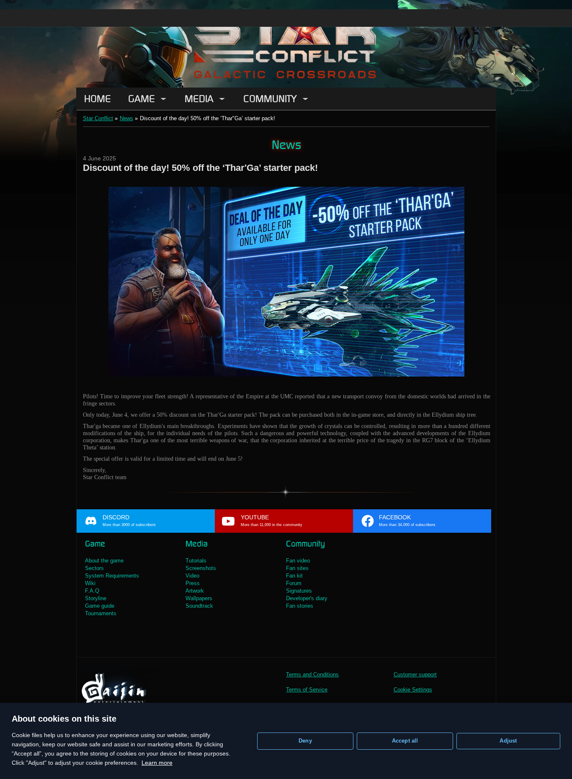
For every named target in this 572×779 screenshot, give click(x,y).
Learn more (157, 762)
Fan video (298, 560)
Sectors (94, 568)
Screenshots (201, 568)
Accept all (405, 741)
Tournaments (100, 613)
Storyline (95, 598)
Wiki (90, 583)
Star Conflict (98, 118)
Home (97, 98)
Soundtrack (199, 606)
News (126, 118)
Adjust (508, 741)
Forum (293, 583)
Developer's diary (306, 598)
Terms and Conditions (312, 674)
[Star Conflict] (286, 43)
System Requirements (112, 576)
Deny (305, 741)
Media (199, 98)
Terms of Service (306, 689)
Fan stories (299, 606)
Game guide (99, 606)
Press (193, 583)
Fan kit (294, 576)
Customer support (415, 674)
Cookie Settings (413, 689)
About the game (104, 560)
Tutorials (196, 560)
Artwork (195, 591)
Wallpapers (199, 598)
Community (270, 98)
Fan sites (297, 568)
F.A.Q (92, 591)
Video (192, 576)
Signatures (299, 591)
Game (141, 98)
